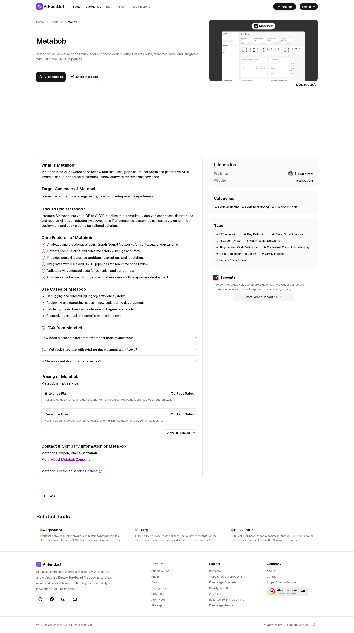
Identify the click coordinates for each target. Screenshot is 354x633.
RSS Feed (157, 594)
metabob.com (304, 180)
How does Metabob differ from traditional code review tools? (88, 338)
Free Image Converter (223, 582)
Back (51, 496)
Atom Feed (158, 599)
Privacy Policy (272, 625)
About (271, 571)
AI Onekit (215, 594)
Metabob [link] (71, 22)
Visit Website (53, 77)
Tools (77, 6)
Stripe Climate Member (281, 582)
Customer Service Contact (77, 471)
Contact (272, 577)
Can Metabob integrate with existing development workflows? (89, 349)
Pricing (122, 6)
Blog (109, 6)
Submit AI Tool (160, 571)
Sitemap (156, 605)
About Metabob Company (70, 459)
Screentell (215, 571)
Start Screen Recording (261, 297)
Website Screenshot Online (227, 577)
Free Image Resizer (221, 605)
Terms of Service (296, 625)
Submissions (141, 6)
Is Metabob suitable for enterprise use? (71, 361)
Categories (93, 6)
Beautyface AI (218, 588)
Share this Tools (87, 77)
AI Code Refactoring (255, 207)
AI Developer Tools (284, 207)
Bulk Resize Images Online (226, 599)
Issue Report (304, 84)
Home (40, 22)
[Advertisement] (177, 122)
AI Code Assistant (227, 207)
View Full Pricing (178, 433)
